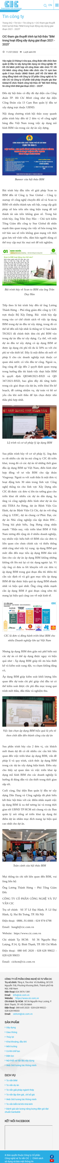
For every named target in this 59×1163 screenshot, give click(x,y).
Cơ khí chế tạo (13, 1051)
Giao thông (11, 1032)
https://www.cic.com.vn (27, 998)
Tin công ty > (29, 23)
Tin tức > (18, 23)
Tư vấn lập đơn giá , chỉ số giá (20, 1094)
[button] (45, 5)
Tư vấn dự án (12, 1085)
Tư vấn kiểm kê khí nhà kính (19, 1104)
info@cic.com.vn (21, 995)
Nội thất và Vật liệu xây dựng (20, 1060)
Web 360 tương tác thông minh (21, 1065)
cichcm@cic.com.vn (23, 1014)
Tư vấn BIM (11, 1080)
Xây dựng (11, 1027)
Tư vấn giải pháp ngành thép (20, 1090)
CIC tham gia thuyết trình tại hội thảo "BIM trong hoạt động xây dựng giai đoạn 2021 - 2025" (28, 26)
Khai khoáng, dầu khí (16, 1041)
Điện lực (10, 1056)
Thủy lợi (10, 1037)
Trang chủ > (8, 23)
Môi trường (11, 1046)
